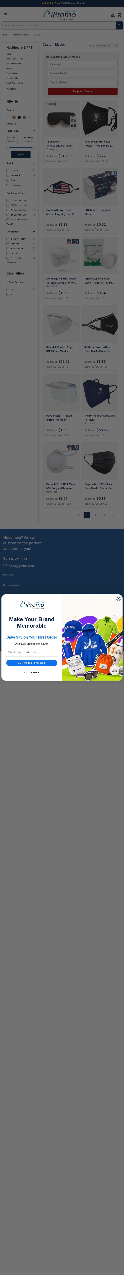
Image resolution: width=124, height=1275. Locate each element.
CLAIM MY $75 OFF (31, 662)
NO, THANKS (31, 672)
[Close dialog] (118, 598)
